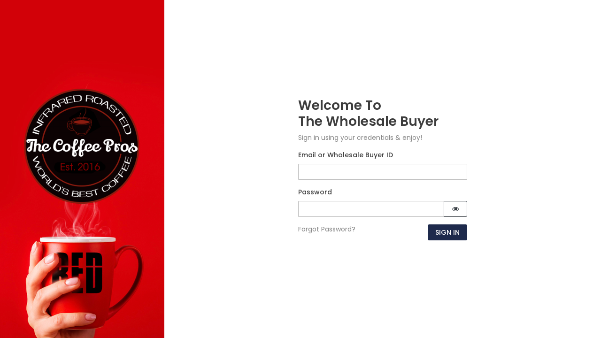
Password (315, 192)
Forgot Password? (326, 229)
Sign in (447, 232)
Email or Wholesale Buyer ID (345, 155)
